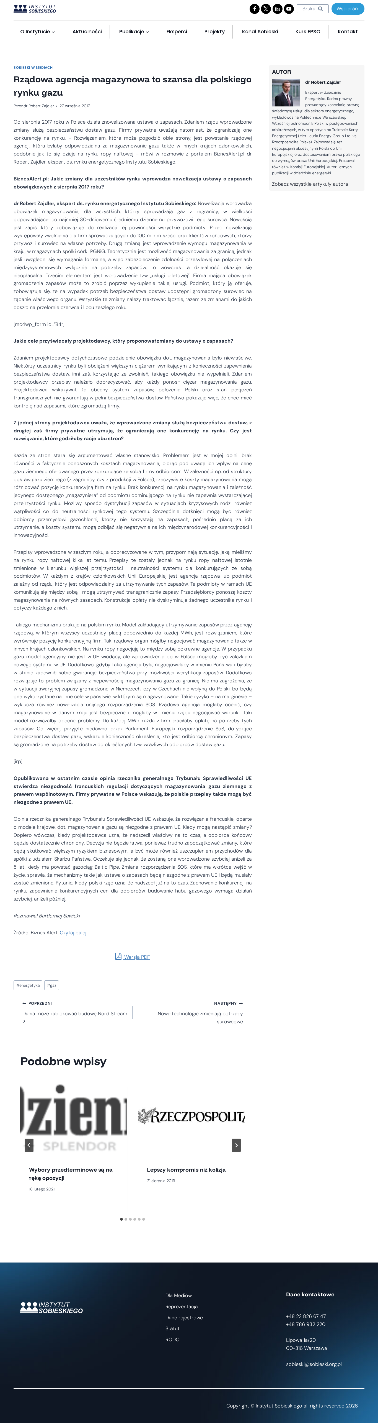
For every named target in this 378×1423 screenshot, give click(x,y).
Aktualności (87, 31)
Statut (172, 1328)
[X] (266, 9)
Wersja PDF (136, 957)
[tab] (121, 1219)
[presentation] (73, 1116)
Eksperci (177, 31)
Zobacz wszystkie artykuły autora (310, 184)
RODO (172, 1339)
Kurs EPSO (308, 31)
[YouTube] (289, 9)
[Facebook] (255, 9)
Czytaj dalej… (74, 932)
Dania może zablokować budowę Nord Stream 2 (74, 1013)
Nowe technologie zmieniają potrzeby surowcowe (200, 1013)
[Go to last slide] (29, 1145)
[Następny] (236, 1145)
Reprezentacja (181, 1306)
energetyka (28, 985)
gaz (51, 985)
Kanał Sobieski (260, 31)
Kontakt (348, 31)
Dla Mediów (178, 1295)
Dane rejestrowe (184, 1317)
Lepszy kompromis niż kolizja (186, 1169)
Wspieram (347, 8)
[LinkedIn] (278, 9)
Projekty (214, 31)
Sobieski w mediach (33, 67)
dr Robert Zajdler (39, 105)
